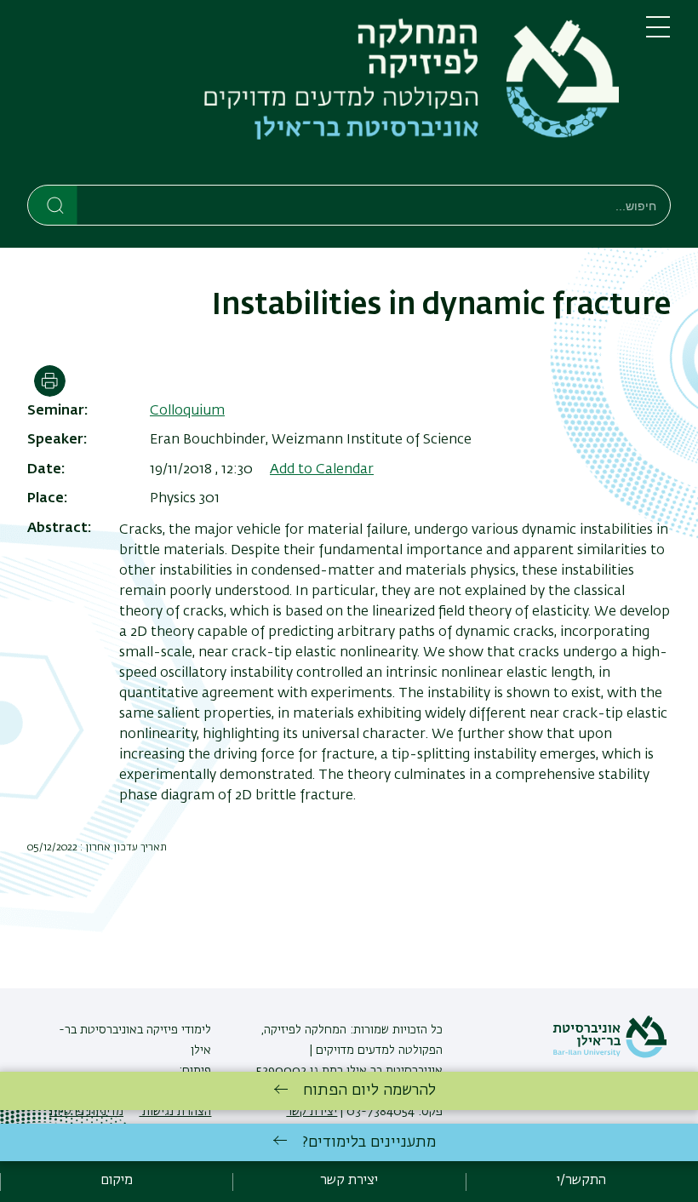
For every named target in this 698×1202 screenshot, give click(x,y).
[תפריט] (658, 34)
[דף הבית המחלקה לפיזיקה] (323, 96)
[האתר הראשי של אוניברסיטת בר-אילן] (609, 1055)
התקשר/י (581, 1181)
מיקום (116, 1181)
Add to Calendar (322, 470)
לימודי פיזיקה (177, 1030)
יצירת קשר (349, 1181)
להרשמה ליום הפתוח (369, 1090)
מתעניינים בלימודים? (369, 1142)
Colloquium (187, 411)
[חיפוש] (53, 204)
